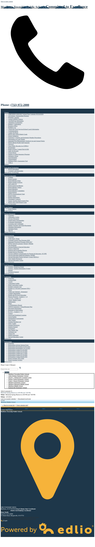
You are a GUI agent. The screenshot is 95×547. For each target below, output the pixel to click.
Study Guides (12, 323)
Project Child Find (13, 248)
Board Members (13, 189)
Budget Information (14, 197)
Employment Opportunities (16, 220)
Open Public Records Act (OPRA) (18, 146)
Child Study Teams (13, 238)
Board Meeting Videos (14, 187)
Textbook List (12, 332)
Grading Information (14, 293)
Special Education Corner (15, 260)
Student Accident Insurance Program (19, 154)
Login (4, 520)
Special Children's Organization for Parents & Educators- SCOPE (27, 254)
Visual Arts (11, 333)
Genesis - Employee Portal (16, 267)
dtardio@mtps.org (6, 517)
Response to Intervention (15, 310)
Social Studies (12, 317)
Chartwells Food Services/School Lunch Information (23, 129)
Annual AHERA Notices (15, 119)
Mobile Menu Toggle (7, 109)
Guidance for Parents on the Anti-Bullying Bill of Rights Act (18, 519)
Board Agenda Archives (15, 182)
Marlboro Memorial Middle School (18, 384)
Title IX (10, 230)
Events (3, 400)
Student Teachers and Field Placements (19, 225)
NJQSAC (11, 144)
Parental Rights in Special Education (19, 247)
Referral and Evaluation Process (17, 250)
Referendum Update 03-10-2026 (17, 352)
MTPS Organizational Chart (16, 194)
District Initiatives (13, 136)
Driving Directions (13, 219)
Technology (11, 328)
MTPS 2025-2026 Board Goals (17, 202)
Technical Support (13, 272)
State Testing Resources (15, 259)
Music (10, 303)
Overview (11, 215)
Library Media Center (14, 300)
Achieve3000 (12, 280)
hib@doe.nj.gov (5, 510)
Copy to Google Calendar (8, 399)
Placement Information (14, 308)
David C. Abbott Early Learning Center (20, 377)
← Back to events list (8, 405)
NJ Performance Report (15, 305)
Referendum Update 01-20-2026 (17, 350)
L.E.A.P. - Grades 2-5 (14, 298)
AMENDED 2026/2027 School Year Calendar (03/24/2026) (26, 114)
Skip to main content (7, 1)
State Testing (12, 320)
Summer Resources (13, 325)
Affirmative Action (13, 217)
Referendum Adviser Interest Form (18, 345)
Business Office (12, 126)
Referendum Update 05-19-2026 (17, 355)
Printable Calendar (13, 117)
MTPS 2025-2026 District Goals (17, 134)
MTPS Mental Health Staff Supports (19, 142)
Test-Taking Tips (13, 330)
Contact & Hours (13, 132)
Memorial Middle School (8, 402)
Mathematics (12, 302)
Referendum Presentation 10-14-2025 (19, 348)
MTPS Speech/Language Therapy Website (20, 243)
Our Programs (12, 245)
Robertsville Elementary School (17, 387)
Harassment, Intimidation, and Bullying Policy (25, 517)
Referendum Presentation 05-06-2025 (19, 347)
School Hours (12, 152)
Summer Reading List (14, 322)
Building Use (12, 127)
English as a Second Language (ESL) (19, 288)
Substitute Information (14, 227)
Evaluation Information (15, 222)
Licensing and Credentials (15, 224)
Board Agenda (12, 179)
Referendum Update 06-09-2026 (17, 357)
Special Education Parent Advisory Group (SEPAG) (23, 257)
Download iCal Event (24, 399)
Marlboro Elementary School (16, 382)
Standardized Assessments (15, 318)
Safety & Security (13, 151)
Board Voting (12, 196)
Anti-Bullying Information (16, 121)
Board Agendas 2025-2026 (16, 358)
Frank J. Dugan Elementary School (18, 381)
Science (10, 313)
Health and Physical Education (17, 295)
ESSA (10, 290)
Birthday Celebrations (14, 124)
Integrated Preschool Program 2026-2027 (20, 242)
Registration (11, 147)
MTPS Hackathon (13, 169)
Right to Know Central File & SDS (18, 149)
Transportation (12, 159)
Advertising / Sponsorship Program (18, 116)
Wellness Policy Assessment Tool (18, 161)
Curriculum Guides (13, 283)
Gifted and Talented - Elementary (18, 292)
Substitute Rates (13, 229)
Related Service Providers (15, 252)
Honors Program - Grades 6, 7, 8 (17, 297)
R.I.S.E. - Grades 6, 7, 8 (15, 312)
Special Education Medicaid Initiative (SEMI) (21, 255)
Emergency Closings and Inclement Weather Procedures (24, 137)
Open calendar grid (22, 405)
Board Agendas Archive (15, 360)
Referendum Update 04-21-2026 (17, 353)
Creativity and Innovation (15, 171)
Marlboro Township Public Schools (18, 374)
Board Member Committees (16, 191)
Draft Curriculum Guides (15, 285)
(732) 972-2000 (19, 105)
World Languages (13, 335)
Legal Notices (12, 209)
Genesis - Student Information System (19, 268)
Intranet (10, 270)
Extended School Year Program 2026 (19, 240)
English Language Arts (15, 287)
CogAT (10, 282)
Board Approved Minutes (15, 186)
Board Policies (12, 192)
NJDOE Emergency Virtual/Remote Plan (20, 307)
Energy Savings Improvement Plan (18, 201)
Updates (10, 177)
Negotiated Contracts (14, 199)
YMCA (10, 163)
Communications (13, 131)
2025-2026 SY (12, 184)
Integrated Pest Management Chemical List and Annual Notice (26, 141)
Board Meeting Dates (14, 181)
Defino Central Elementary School (18, 379)
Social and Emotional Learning (17, 315)
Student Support (13, 327)
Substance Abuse (13, 156)
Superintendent (12, 158)
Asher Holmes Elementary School (18, 376)
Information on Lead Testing (16, 139)
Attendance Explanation (15, 122)
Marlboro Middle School (15, 386)
